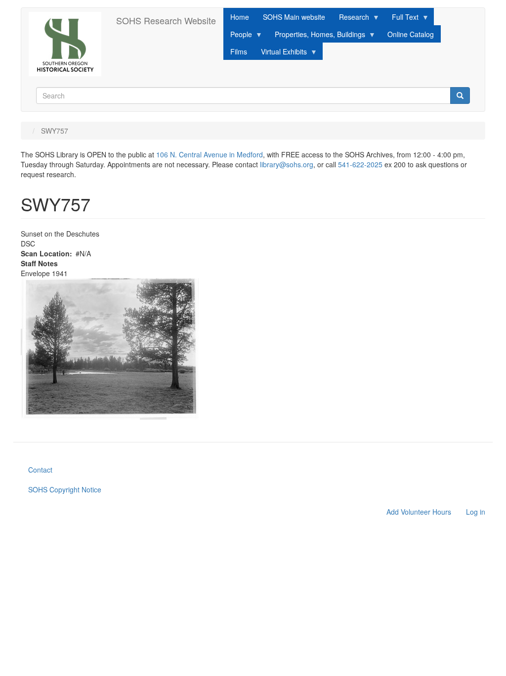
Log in (475, 512)
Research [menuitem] (350, 18)
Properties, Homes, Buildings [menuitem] (316, 36)
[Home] (69, 44)
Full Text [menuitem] (402, 18)
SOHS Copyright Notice (64, 489)
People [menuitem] (237, 36)
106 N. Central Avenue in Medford (209, 154)
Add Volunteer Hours (418, 512)
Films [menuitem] (238, 51)
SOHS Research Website (166, 20)
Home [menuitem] (239, 17)
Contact (40, 470)
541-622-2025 (360, 164)
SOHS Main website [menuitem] (294, 17)
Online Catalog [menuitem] (410, 34)
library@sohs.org (286, 164)
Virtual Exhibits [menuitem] (280, 53)
